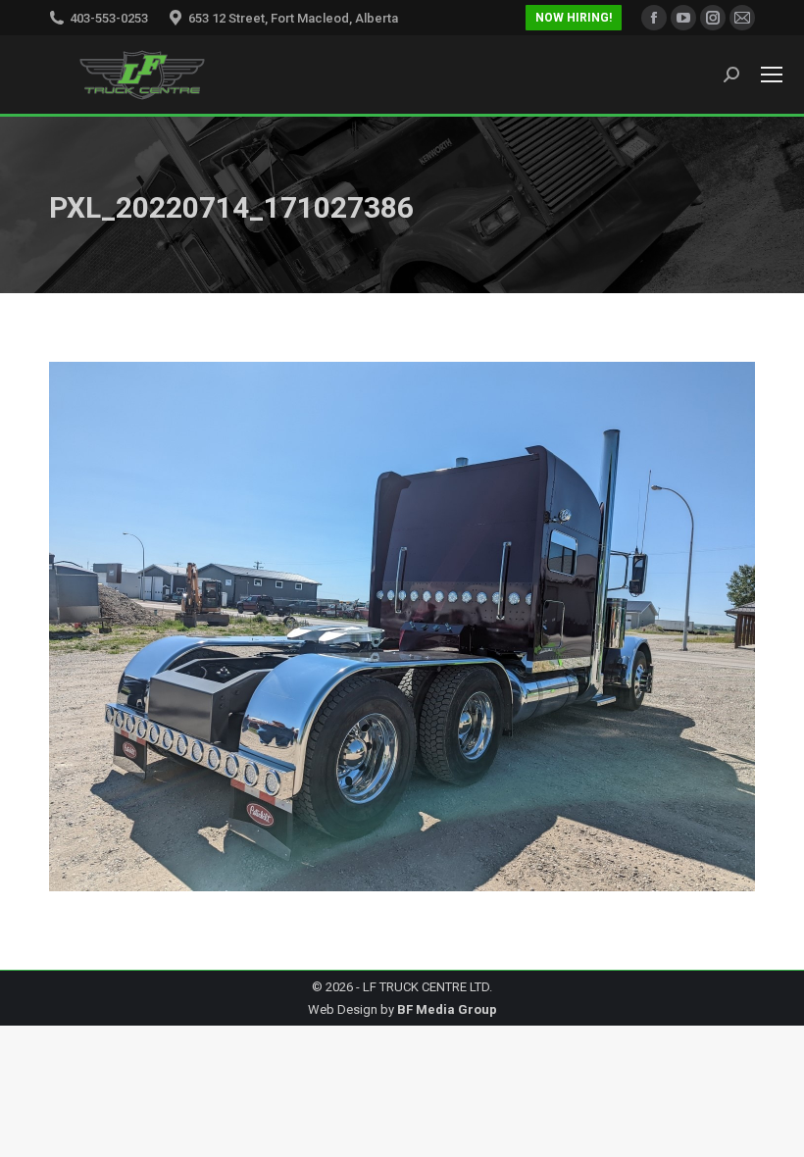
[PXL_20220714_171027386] (402, 626)
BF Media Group (447, 1009)
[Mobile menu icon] (771, 74)
